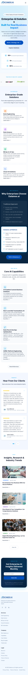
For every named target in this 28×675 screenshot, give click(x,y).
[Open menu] (25, 2)
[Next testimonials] (17, 443)
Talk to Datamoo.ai (14, 257)
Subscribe (14, 578)
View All (14, 547)
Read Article (5, 487)
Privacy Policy (4, 655)
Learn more (6, 120)
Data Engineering (5, 615)
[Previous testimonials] (10, 443)
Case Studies (4, 638)
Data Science (4, 618)
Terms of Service (5, 658)
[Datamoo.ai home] (7, 2)
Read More (5, 299)
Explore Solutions (14, 48)
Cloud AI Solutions (5, 623)
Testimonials (4, 643)
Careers (3, 653)
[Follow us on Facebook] (2, 607)
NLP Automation (4, 625)
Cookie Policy (22, 669)
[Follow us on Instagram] (5, 607)
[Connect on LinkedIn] (9, 607)
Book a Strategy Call (13, 42)
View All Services (14, 366)
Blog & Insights (4, 640)
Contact (3, 660)
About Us (3, 650)
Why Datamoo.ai (4, 633)
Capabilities (3, 635)
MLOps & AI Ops (4, 620)
